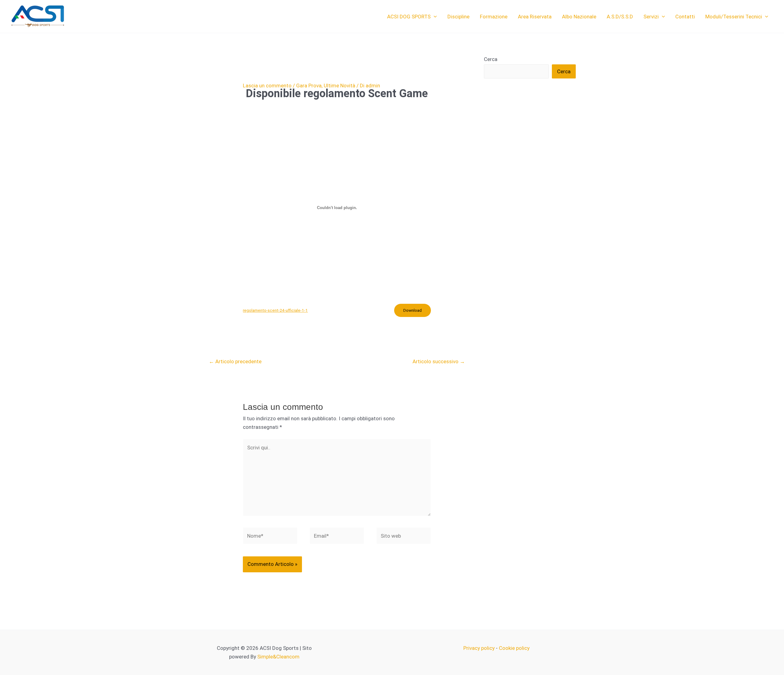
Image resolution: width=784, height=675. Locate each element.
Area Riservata (535, 16)
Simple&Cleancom (278, 657)
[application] (434, 16)
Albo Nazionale (579, 16)
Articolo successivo (439, 361)
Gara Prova (309, 85)
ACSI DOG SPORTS (409, 16)
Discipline (458, 16)
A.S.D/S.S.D (620, 16)
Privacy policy (479, 648)
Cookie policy (514, 648)
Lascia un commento (267, 85)
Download (412, 310)
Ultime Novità (339, 85)
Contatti (685, 16)
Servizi (651, 16)
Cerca (490, 59)
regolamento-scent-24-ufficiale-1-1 (275, 310)
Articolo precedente (235, 361)
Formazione (493, 16)
